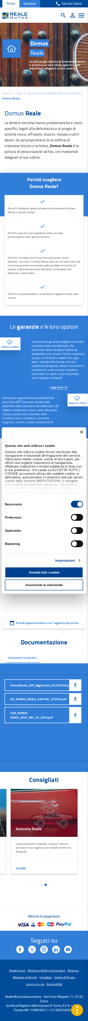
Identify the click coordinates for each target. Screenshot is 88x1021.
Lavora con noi (35, 984)
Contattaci (46, 977)
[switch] (77, 517)
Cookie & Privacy (64, 977)
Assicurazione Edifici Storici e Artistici (54, 93)
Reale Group (17, 970)
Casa (19, 93)
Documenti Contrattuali (24, 657)
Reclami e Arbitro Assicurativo (46, 970)
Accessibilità (54, 984)
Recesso (73, 970)
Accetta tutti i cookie (44, 572)
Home (6, 93)
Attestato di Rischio (25, 977)
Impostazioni (65, 560)
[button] (42, 885)
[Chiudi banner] (81, 431)
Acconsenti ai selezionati (44, 585)
